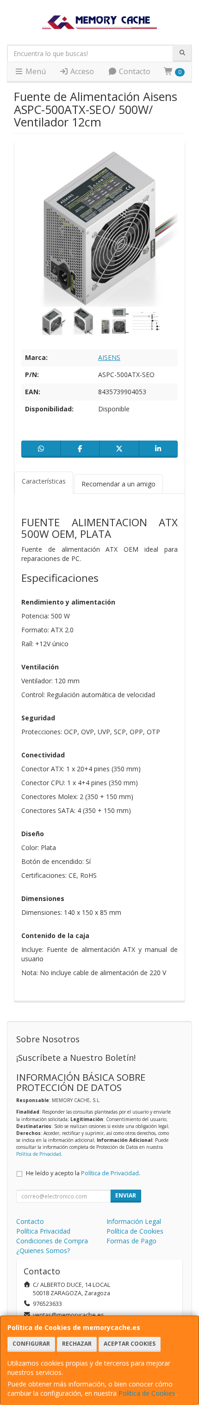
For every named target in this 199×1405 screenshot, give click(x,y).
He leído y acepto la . (83, 1173)
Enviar (125, 1195)
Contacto (133, 71)
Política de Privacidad (38, 1154)
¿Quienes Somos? (43, 1250)
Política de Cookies (146, 1393)
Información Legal (133, 1221)
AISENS (109, 357)
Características (44, 481)
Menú (35, 71)
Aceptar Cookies (129, 1344)
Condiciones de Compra (52, 1240)
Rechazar (77, 1344)
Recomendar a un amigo (118, 483)
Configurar (31, 1344)
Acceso (81, 71)
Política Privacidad (43, 1231)
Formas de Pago (131, 1240)
